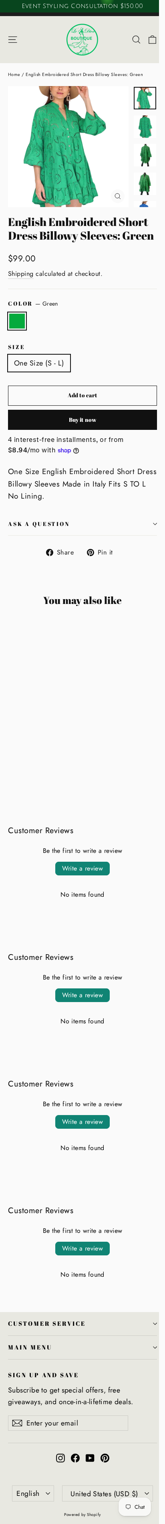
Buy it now (83, 419)
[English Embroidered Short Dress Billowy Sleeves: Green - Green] (12, 764)
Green (17, 321)
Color (33, 304)
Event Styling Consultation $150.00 (82, 6)
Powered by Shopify (82, 1515)
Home (14, 74)
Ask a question (39, 524)
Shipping (21, 273)
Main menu (30, 1347)
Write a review (82, 868)
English (27, 1493)
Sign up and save (43, 1375)
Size (16, 346)
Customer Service (47, 1323)
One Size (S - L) (39, 363)
